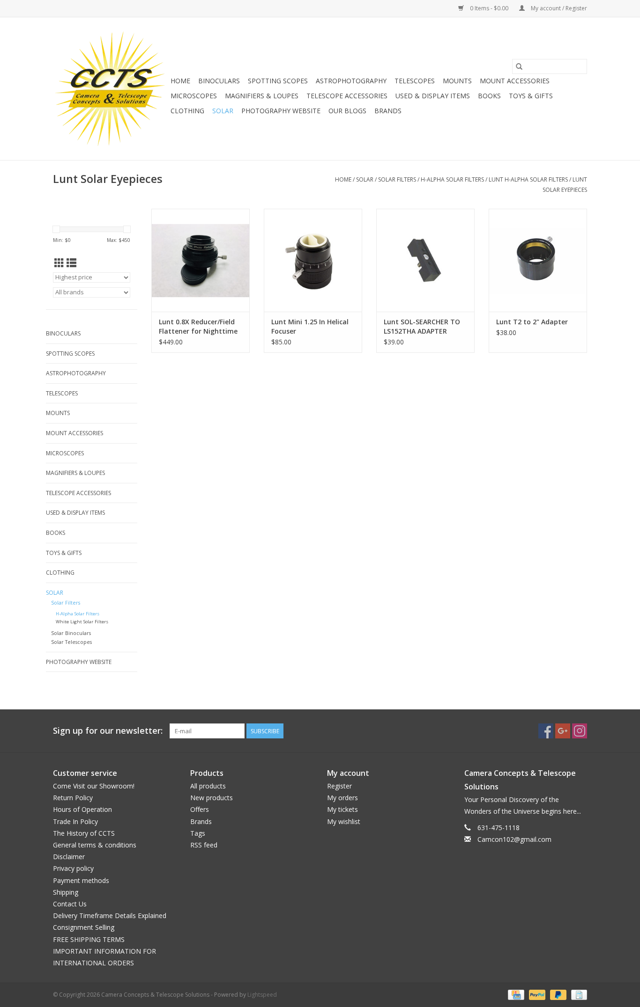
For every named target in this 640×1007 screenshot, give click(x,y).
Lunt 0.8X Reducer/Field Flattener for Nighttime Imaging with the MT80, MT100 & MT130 (198, 326)
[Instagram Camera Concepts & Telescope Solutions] (579, 730)
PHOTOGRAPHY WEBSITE (280, 110)
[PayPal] (536, 994)
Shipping (65, 892)
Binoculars (219, 80)
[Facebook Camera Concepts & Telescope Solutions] (545, 730)
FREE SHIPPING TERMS (89, 939)
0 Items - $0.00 (489, 8)
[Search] (519, 66)
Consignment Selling (83, 927)
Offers (199, 809)
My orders (342, 797)
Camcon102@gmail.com (514, 839)
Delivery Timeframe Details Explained (109, 915)
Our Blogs (347, 110)
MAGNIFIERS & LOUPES (261, 95)
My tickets (342, 809)
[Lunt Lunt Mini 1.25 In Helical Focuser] (313, 260)
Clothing (187, 110)
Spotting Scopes (278, 80)
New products (211, 797)
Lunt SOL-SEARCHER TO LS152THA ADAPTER (422, 326)
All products (208, 785)
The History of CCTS (84, 833)
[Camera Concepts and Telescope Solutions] (110, 88)
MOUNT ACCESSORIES (515, 80)
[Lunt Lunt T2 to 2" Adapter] (538, 260)
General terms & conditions (94, 844)
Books (489, 95)
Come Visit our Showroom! (93, 785)
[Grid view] (59, 263)
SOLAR (222, 110)
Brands (388, 110)
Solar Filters (397, 179)
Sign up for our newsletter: (108, 731)
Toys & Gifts (531, 95)
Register (339, 785)
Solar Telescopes (71, 641)
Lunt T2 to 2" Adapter (532, 321)
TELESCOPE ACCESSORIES (346, 95)
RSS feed (203, 844)
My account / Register (558, 8)
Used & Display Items (432, 95)
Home (180, 80)
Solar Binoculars (71, 632)
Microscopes (194, 95)
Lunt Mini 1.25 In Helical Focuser (310, 326)
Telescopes (414, 80)
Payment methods (81, 880)
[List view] (71, 263)
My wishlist (343, 821)
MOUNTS (457, 80)
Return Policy (73, 797)
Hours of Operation (82, 809)
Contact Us (70, 903)
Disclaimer (69, 856)
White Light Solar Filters (82, 622)
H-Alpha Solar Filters (452, 179)
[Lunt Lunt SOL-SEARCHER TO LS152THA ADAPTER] (425, 260)
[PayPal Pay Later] (557, 994)
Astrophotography (351, 80)
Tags (197, 833)
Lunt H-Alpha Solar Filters (528, 179)
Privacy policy (73, 868)
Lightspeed (262, 995)
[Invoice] (577, 994)
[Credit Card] (515, 994)
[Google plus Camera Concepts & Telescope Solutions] (562, 730)
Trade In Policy (75, 821)
